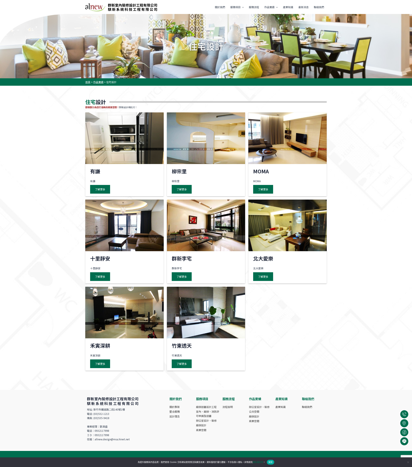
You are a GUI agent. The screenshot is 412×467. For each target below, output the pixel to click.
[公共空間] (254, 411)
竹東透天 (182, 345)
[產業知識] (280, 407)
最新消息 (303, 7)
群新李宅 (182, 258)
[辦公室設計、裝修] (206, 420)
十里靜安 (100, 258)
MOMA (261, 171)
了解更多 (100, 189)
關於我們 (220, 7)
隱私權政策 (258, 462)
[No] (408, 462)
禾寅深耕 (100, 345)
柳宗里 (179, 171)
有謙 (95, 171)
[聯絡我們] (307, 407)
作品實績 (269, 7)
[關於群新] (174, 407)
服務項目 (235, 7)
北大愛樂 (263, 258)
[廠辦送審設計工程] (206, 407)
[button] (242, 7)
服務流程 (254, 7)
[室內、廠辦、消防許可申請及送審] (207, 413)
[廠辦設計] (201, 425)
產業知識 (288, 7)
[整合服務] (174, 411)
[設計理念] (174, 416)
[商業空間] (201, 430)
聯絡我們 (319, 7)
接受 (270, 462)
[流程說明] (227, 407)
